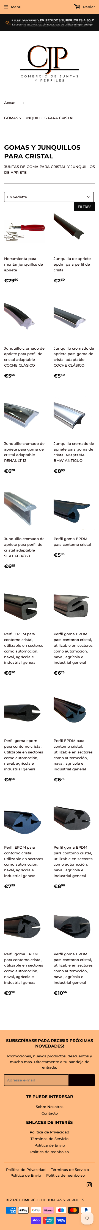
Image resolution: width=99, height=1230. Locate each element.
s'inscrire (81, 1080)
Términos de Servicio (49, 1138)
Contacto (50, 1113)
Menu (16, 7)
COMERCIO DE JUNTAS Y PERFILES (51, 1200)
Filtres (84, 207)
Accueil (11, 102)
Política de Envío (49, 1145)
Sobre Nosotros (50, 1106)
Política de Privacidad (49, 1132)
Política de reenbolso (49, 1152)
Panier (88, 7)
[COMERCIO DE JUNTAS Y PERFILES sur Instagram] (89, 1185)
